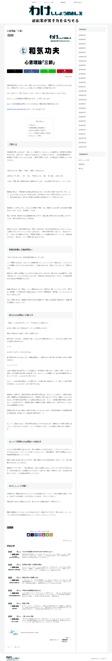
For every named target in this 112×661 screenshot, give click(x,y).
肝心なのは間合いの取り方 (38, 130)
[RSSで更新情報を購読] (51, 534)
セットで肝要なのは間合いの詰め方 (40, 133)
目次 (37, 121)
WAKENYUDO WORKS (15, 109)
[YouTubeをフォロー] (43, 534)
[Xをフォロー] (32, 534)
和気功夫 (11, 527)
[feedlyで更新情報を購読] (47, 534)
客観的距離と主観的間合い (38, 127)
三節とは (32, 125)
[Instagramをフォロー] (39, 534)
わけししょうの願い (36, 135)
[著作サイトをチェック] (28, 534)
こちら (21, 376)
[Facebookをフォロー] (36, 534)
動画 (23, 473)
